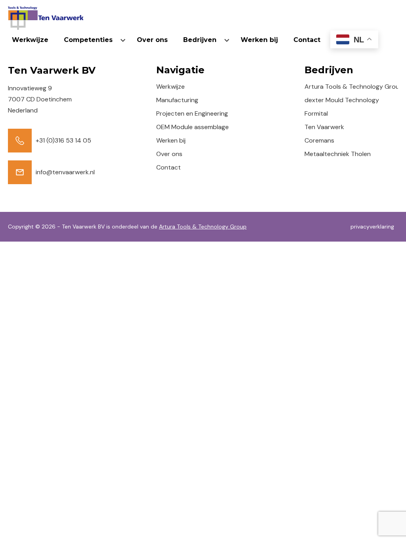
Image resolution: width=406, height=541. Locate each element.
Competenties (88, 40)
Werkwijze (30, 40)
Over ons (152, 40)
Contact (306, 40)
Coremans (319, 140)
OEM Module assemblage (192, 127)
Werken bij (259, 40)
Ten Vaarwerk (324, 127)
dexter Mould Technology (341, 100)
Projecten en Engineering (192, 113)
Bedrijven (199, 40)
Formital (316, 113)
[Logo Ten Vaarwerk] (45, 18)
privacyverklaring (372, 226)
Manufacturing (177, 100)
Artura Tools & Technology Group (353, 86)
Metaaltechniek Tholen (337, 154)
